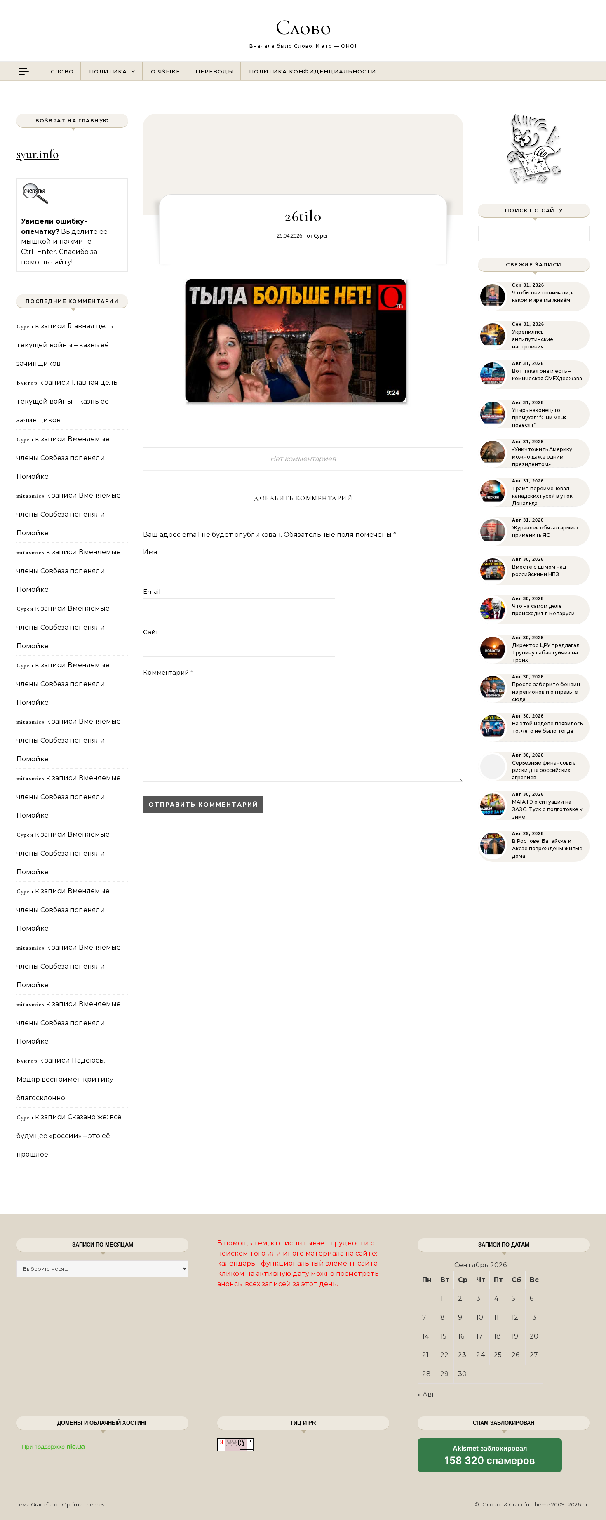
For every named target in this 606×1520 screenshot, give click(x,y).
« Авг (426, 1394)
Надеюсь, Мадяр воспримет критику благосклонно (64, 1079)
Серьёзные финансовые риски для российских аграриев (544, 770)
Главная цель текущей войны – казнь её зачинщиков (64, 344)
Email (151, 591)
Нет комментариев (303, 459)
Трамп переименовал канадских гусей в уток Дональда (542, 495)
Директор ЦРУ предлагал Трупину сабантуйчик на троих (546, 652)
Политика (108, 71)
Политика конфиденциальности (312, 71)
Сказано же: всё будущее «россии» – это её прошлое (69, 1135)
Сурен (321, 235)
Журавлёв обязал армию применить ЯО (545, 531)
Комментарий (168, 672)
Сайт (150, 632)
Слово (303, 27)
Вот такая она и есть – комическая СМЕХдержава (547, 374)
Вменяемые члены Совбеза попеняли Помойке (63, 457)
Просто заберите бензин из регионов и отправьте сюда (546, 691)
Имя (150, 551)
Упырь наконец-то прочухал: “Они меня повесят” (539, 417)
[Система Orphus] (35, 203)
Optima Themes (83, 1504)
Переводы (214, 71)
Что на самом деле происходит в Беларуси (543, 609)
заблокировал (489, 1458)
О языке (165, 71)
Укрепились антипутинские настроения (532, 339)
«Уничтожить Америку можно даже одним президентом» (542, 456)
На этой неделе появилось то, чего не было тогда (547, 727)
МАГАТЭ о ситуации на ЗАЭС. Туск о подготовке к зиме (547, 809)
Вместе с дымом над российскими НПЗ (539, 570)
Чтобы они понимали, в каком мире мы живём (543, 296)
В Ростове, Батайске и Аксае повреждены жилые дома (547, 848)
